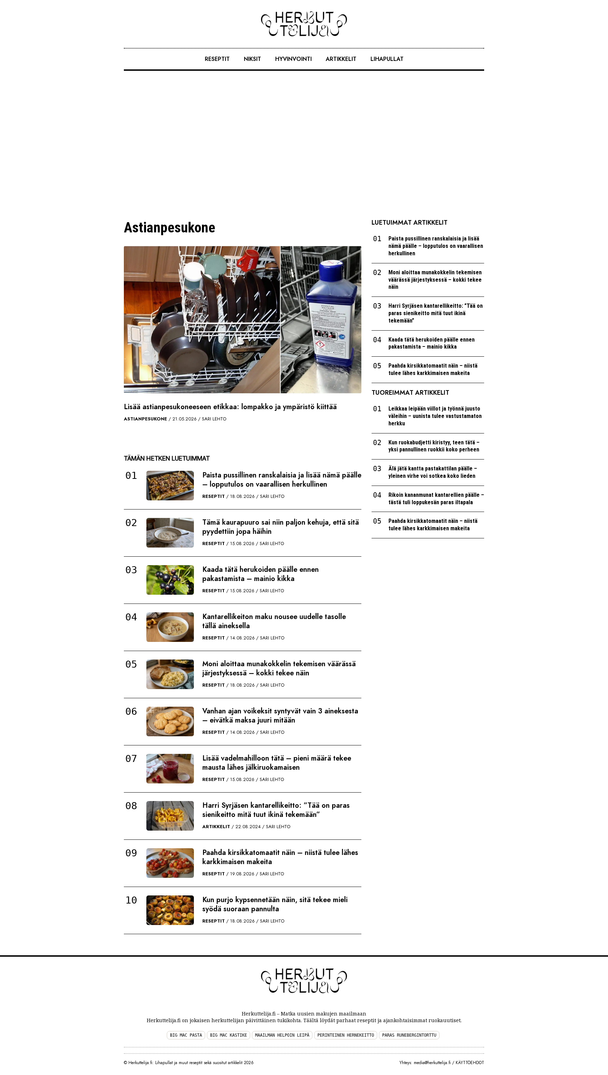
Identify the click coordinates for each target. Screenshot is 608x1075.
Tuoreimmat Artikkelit (410, 392)
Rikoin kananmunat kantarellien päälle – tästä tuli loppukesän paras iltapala (436, 499)
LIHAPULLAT (387, 59)
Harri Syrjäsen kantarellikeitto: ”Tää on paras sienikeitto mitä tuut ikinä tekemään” (276, 810)
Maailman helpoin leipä (282, 1035)
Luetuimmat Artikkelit (410, 222)
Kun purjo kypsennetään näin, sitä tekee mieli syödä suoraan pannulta (275, 904)
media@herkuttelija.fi (432, 1063)
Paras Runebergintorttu (409, 1035)
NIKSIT (252, 59)
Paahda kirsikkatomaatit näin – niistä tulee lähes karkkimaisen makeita (280, 857)
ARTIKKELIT (341, 59)
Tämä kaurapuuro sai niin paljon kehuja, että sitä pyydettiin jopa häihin (280, 527)
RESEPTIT (217, 59)
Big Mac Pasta (186, 1035)
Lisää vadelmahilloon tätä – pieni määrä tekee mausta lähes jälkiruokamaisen (276, 763)
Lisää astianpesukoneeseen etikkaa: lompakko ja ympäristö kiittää (230, 407)
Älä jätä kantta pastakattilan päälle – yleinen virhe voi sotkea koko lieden (432, 472)
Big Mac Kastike (228, 1035)
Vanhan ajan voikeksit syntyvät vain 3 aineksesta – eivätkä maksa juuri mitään (280, 715)
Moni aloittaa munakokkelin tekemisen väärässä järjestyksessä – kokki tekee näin (279, 668)
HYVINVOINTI (293, 59)
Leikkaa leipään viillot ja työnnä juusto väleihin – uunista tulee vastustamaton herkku (435, 416)
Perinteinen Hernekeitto (345, 1035)
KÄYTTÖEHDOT (470, 1063)
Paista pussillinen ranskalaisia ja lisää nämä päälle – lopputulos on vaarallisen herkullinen (281, 479)
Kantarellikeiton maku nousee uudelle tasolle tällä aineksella (274, 621)
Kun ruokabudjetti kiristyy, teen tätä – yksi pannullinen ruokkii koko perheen (434, 446)
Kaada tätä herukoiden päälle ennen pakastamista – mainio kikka (260, 574)
